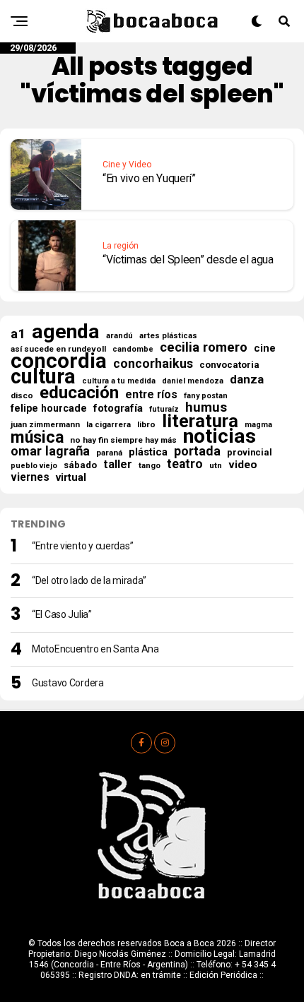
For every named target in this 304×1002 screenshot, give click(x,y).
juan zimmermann (45, 424)
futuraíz (164, 409)
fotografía (118, 408)
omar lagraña (50, 451)
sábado (80, 465)
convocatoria (229, 364)
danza (247, 379)
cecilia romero (203, 347)
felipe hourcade (49, 408)
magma (258, 424)
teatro (185, 464)
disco (22, 395)
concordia (59, 360)
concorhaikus (153, 363)
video (242, 464)
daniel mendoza (192, 381)
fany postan (206, 395)
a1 (18, 334)
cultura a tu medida (119, 381)
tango (149, 465)
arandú (119, 335)
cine (265, 348)
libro (146, 424)
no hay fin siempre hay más (123, 440)
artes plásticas (168, 335)
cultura (43, 376)
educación (79, 392)
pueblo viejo (34, 465)
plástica (148, 452)
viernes (30, 477)
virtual (71, 477)
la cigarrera (108, 424)
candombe (132, 349)
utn (215, 465)
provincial (249, 452)
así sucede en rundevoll (58, 349)
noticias (219, 436)
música (37, 437)
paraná (109, 453)
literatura (200, 421)
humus (206, 407)
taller (117, 464)
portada (197, 451)
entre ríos (151, 394)
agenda (66, 332)
